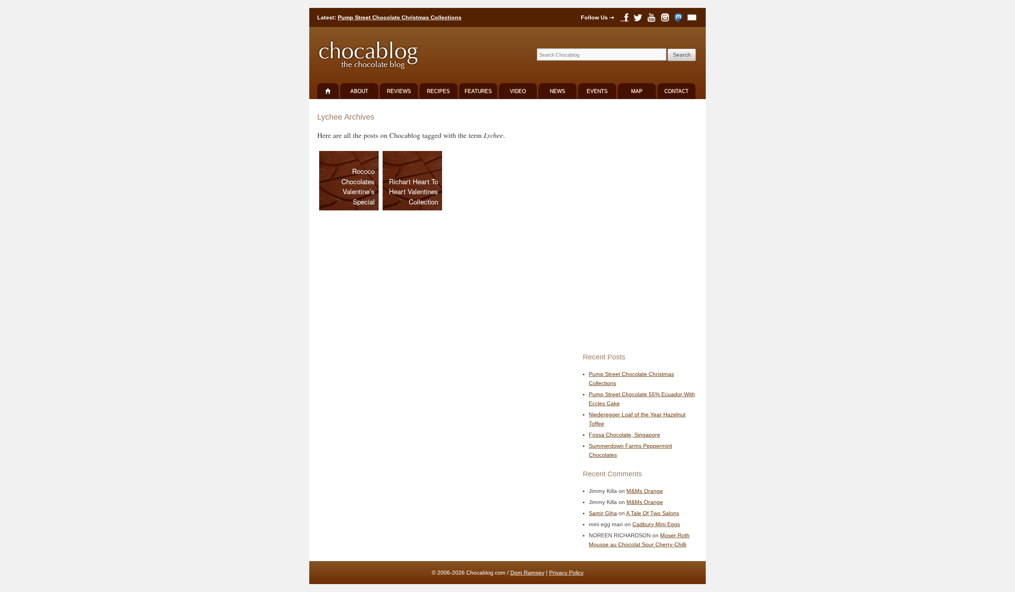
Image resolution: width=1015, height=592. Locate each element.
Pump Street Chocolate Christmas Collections (400, 17)
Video (518, 91)
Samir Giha (603, 513)
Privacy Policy (566, 572)
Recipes (438, 91)
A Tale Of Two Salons (652, 513)
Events (597, 91)
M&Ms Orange (644, 491)
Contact (677, 91)
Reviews (399, 91)
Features (478, 91)
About (359, 91)
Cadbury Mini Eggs (656, 524)
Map (637, 91)
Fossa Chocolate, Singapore (624, 435)
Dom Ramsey (527, 572)
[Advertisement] (638, 226)
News (557, 91)
